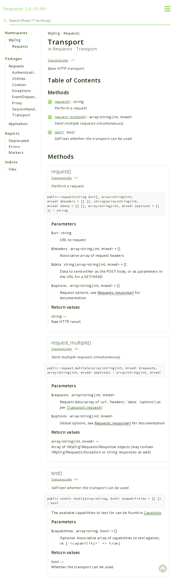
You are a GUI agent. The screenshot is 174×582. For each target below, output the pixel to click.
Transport (21, 115)
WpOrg (15, 40)
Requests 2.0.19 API (24, 9)
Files (13, 169)
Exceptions (21, 90)
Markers (16, 152)
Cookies (19, 84)
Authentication (25, 72)
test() (59, 132)
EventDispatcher (26, 96)
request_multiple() (70, 117)
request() (62, 101)
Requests (20, 46)
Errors (14, 146)
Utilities (19, 78)
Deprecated (19, 140)
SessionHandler (25, 109)
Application (18, 123)
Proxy (17, 103)
